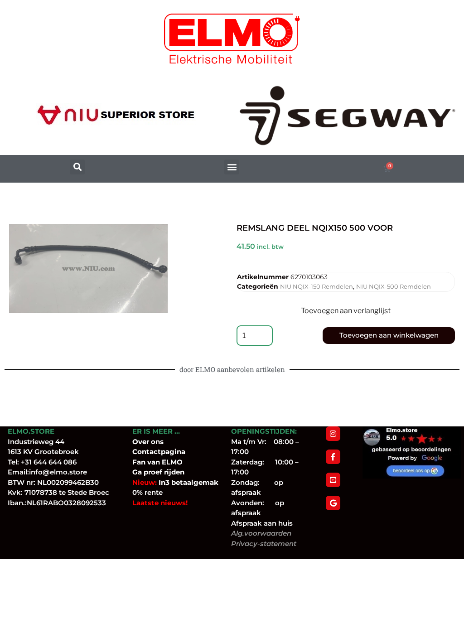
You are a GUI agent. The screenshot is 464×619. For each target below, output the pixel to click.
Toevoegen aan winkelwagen (389, 335)
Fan (138, 462)
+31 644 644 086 (49, 462)
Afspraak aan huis (262, 523)
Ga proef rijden (158, 472)
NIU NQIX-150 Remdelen (316, 286)
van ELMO (164, 462)
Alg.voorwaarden (261, 533)
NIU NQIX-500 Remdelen (393, 286)
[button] (77, 167)
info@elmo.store (58, 472)
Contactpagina (158, 451)
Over (141, 441)
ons (157, 441)
